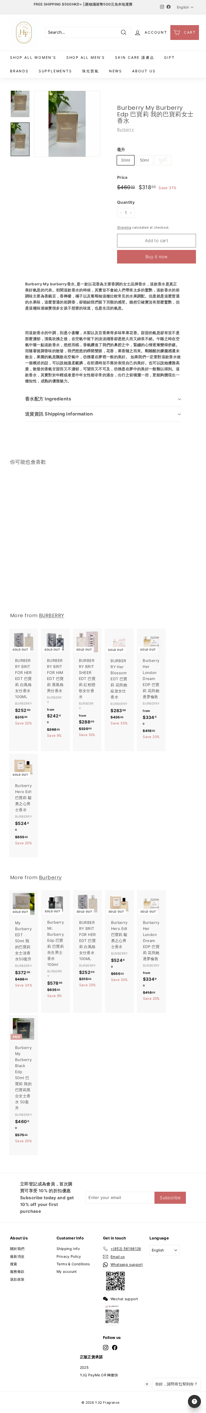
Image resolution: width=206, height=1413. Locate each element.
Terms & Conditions (73, 1264)
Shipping (124, 227)
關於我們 (17, 1248)
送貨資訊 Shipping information (59, 413)
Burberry (125, 129)
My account (67, 1271)
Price (122, 177)
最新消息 (17, 1256)
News (115, 71)
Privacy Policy (69, 1256)
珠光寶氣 (90, 71)
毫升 (121, 149)
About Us (144, 71)
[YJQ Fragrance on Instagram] (105, 1347)
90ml (163, 160)
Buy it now (156, 256)
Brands (19, 71)
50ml (144, 160)
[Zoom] (67, 124)
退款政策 (17, 1279)
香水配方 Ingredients (48, 398)
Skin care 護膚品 (134, 57)
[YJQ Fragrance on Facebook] (114, 1347)
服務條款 (17, 1271)
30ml (125, 160)
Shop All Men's (85, 57)
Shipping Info (68, 1248)
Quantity (126, 202)
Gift (169, 57)
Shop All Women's (33, 57)
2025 (84, 1367)
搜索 (13, 1264)
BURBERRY (51, 615)
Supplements (55, 71)
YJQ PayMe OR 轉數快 (99, 1375)
